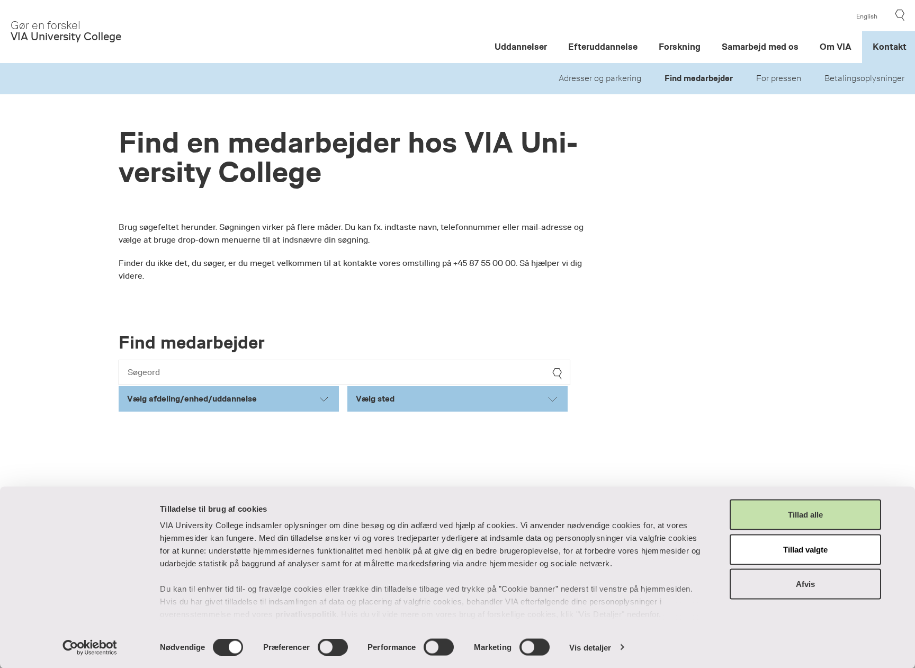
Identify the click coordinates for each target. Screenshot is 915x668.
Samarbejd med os (760, 47)
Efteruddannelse (603, 47)
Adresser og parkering (600, 78)
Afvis (805, 584)
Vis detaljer (590, 647)
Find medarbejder (699, 78)
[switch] (333, 646)
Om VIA (835, 47)
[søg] (557, 374)
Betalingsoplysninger (864, 78)
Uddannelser (521, 47)
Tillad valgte (805, 549)
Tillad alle (805, 514)
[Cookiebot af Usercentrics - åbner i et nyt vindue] (89, 647)
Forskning (680, 47)
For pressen (778, 78)
